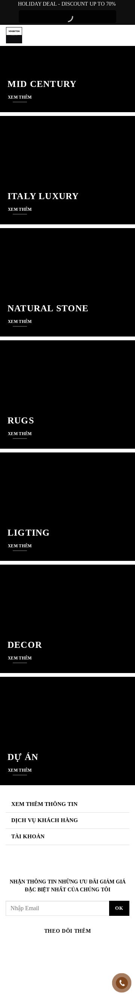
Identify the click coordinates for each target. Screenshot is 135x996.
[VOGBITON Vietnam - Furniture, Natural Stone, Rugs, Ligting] (15, 35)
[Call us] (74, 946)
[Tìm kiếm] (109, 35)
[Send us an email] (61, 946)
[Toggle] (121, 805)
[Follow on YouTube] (102, 946)
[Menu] (123, 35)
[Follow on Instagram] (47, 946)
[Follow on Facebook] (33, 946)
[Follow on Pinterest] (88, 946)
